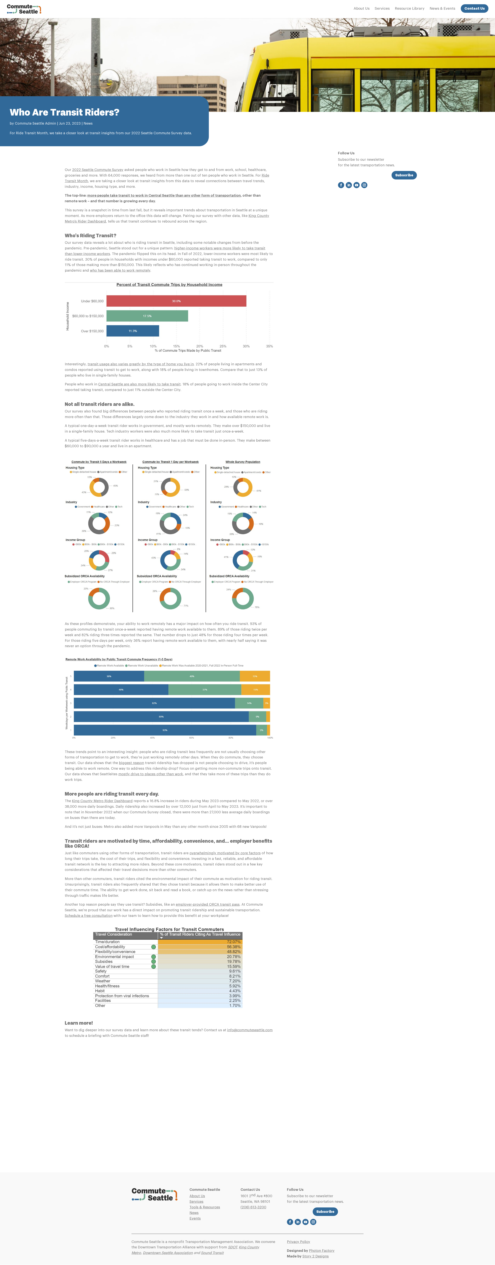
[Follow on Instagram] (364, 185)
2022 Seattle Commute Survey (97, 170)
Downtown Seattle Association (168, 1253)
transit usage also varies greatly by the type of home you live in (141, 364)
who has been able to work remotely (120, 270)
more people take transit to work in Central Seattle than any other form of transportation (164, 195)
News (88, 123)
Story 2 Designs (315, 1256)
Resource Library (409, 8)
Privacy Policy (298, 1242)
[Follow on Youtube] (356, 185)
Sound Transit (212, 1253)
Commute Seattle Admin (35, 123)
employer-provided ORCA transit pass (208, 904)
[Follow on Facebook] (341, 185)
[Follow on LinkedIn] (349, 185)
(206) (253, 1207)
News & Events (442, 8)
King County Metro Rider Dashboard (102, 801)
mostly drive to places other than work (150, 774)
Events (195, 1218)
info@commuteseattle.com (250, 1030)
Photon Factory (322, 1250)
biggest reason (131, 763)
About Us (362, 8)
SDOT (232, 1247)
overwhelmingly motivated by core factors (225, 853)
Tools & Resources (204, 1207)
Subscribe (404, 175)
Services (382, 8)
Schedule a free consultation (89, 915)
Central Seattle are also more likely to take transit (139, 384)
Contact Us (474, 8)
